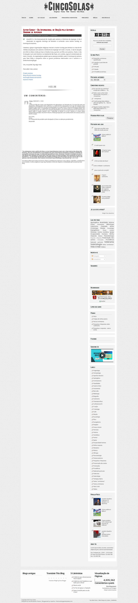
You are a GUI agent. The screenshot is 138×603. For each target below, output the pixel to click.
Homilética (106, 232)
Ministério (96, 448)
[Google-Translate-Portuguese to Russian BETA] (63, 579)
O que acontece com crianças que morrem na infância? (107, 523)
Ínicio (24, 18)
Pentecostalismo (98, 458)
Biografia (96, 396)
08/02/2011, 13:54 (38, 101)
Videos (103, 247)
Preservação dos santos (100, 463)
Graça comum (108, 230)
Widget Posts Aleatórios (108, 213)
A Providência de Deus (99, 72)
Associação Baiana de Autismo (32, 77)
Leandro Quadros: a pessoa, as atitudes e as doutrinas (107, 501)
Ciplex (108, 600)
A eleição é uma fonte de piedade (100, 63)
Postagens (96, 256)
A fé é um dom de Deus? (101, 161)
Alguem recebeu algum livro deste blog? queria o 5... (101, 107)
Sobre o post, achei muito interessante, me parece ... (100, 93)
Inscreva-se (105, 18)
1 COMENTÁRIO (53, 35)
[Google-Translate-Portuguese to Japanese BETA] (58, 579)
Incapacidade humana (99, 234)
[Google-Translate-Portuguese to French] (51, 579)
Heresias (94, 232)
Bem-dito (96, 391)
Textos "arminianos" (108, 244)
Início (94, 316)
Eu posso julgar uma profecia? (106, 197)
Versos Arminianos (98, 321)
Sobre (30, 18)
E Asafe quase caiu (99, 145)
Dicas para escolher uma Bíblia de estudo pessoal (101, 129)
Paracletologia (109, 236)
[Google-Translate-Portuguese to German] (54, 579)
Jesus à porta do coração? (101, 170)
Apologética (95, 222)
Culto (94, 412)
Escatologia (110, 228)
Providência (110, 240)
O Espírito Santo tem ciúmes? (106, 151)
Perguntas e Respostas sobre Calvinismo (101, 325)
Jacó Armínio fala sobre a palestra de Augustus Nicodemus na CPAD (106, 189)
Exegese (95, 424)
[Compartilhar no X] (53, 87)
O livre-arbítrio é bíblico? (106, 135)
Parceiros (85, 18)
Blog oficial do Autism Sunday (32, 75)
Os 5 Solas (40, 18)
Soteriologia (96, 244)
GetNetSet (113, 600)
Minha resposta (97, 445)
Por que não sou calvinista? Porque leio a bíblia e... (101, 89)
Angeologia (96, 370)
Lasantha (52, 601)
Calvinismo (52, 18)
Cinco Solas (33, 599)
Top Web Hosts (93, 600)
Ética (94, 419)
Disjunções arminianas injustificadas (99, 59)
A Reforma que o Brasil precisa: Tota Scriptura (82, 578)
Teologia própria (98, 479)
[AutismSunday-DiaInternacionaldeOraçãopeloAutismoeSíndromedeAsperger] (52, 31)
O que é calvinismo (105, 175)
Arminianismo (97, 381)
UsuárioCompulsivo (111, 590)
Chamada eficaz (107, 226)
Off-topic (95, 453)
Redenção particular (97, 242)
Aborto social (77, 585)
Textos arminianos (98, 484)
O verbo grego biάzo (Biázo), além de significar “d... (101, 102)
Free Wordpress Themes (34, 601)
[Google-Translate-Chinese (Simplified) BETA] (49, 579)
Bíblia (94, 18)
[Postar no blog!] (51, 87)
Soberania (109, 241)
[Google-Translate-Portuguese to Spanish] (66, 579)
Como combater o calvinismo (101, 166)
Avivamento (100, 224)
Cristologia (94, 228)
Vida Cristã (95, 246)
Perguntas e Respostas (69, 18)
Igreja (112, 232)
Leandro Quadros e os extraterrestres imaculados (107, 533)
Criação (95, 406)
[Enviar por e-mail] (49, 87)
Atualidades (104, 222)
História (100, 232)
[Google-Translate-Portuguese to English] (61, 579)
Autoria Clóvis (97, 386)
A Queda (95, 69)
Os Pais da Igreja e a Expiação (81, 588)
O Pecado (96, 67)
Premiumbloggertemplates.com (64, 601)
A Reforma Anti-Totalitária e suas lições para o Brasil (82, 582)
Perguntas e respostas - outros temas (102, 329)
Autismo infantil (28, 80)
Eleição (102, 228)
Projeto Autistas (28, 73)
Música (100, 236)
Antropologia (97, 373)
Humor (95, 437)
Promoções (100, 239)
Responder (32, 121)
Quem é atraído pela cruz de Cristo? (81, 591)
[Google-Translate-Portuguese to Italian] (56, 579)
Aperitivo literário (98, 376)
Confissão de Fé (97, 404)
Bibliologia (110, 224)
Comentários (97, 259)
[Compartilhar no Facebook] (55, 87)
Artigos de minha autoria (100, 319)
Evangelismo (95, 230)
